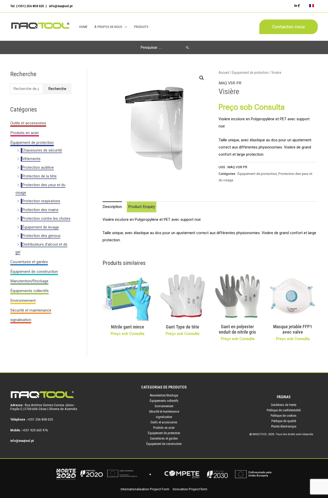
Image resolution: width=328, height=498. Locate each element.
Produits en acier (24, 133)
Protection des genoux (41, 235)
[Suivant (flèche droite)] (319, 249)
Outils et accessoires (28, 123)
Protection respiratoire (41, 201)
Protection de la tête (39, 176)
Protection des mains (40, 209)
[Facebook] (298, 5)
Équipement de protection (32, 142)
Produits (141, 27)
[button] (288, 26)
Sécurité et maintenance (30, 310)
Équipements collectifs (29, 290)
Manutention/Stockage (29, 281)
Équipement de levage (40, 227)
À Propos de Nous (108, 27)
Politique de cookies (283, 415)
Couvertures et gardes (29, 262)
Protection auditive (38, 167)
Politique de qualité (283, 421)
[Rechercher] (187, 47)
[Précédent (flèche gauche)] (9, 249)
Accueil (224, 73)
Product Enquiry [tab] (141, 206)
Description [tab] (112, 206)
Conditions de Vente (283, 405)
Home (83, 27)
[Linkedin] (295, 5)
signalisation (20, 319)
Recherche (57, 88)
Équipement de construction (34, 271)
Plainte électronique (283, 426)
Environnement (23, 300)
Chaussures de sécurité (42, 150)
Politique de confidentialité (284, 410)
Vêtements (31, 158)
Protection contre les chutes (46, 218)
